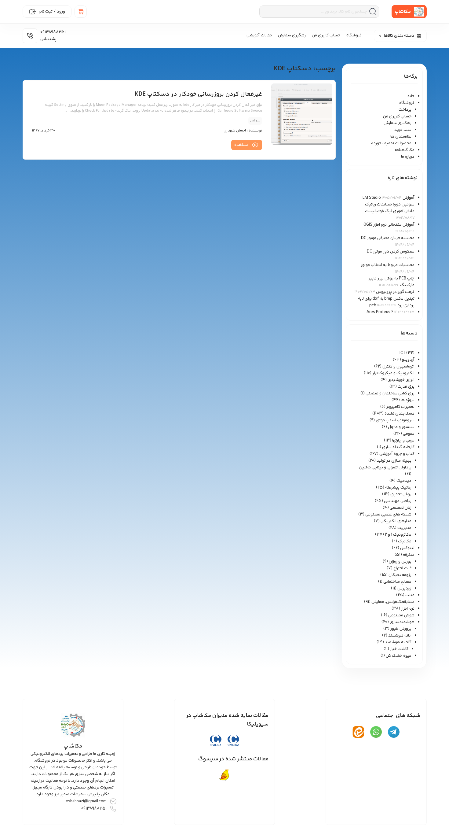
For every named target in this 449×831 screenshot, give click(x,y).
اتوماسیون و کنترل (398, 366)
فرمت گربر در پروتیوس (395, 292)
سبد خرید (402, 130)
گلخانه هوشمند (398, 642)
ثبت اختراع (402, 568)
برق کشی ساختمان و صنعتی (390, 393)
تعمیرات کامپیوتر (400, 407)
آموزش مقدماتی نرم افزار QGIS (388, 224)
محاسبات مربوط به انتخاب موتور (387, 265)
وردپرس (404, 588)
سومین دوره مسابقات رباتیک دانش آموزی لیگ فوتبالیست (389, 208)
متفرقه (408, 555)
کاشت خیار (399, 649)
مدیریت (404, 528)
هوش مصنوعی (401, 615)
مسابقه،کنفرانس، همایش (392, 602)
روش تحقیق (400, 494)
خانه (410, 96)
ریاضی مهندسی (397, 501)
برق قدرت (406, 386)
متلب (409, 595)
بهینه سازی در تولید (394, 460)
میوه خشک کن (398, 655)
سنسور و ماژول (401, 427)
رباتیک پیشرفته (398, 487)
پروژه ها (407, 400)
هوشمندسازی (402, 622)
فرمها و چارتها (403, 440)
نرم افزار (407, 608)
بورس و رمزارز (400, 561)
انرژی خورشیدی (401, 380)
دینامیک (403, 481)
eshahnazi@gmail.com (86, 801)
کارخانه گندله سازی (398, 447)
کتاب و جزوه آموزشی (396, 454)
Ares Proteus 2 (380, 312)
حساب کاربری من (326, 35)
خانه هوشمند (399, 635)
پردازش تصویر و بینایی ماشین (385, 467)
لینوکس (407, 548)
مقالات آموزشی (259, 35)
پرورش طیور (400, 629)
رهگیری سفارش (292, 35)
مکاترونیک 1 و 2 (398, 534)
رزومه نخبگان (400, 575)
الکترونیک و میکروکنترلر (393, 373)
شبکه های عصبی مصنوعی (388, 514)
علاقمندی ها (400, 136)
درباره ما (407, 156)
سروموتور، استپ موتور (395, 420)
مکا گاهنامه (404, 150)
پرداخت (405, 109)
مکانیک (404, 541)
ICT (402, 353)
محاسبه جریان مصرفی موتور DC (387, 238)
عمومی (408, 433)
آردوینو (408, 359)
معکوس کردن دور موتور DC (390, 251)
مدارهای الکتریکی (396, 521)
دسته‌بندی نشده (399, 413)
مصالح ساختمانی (397, 581)
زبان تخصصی (400, 507)
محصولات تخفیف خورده (391, 143)
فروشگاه (354, 35)
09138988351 (94, 808)
